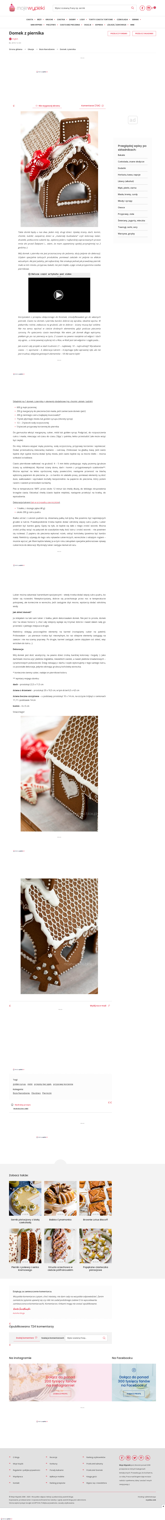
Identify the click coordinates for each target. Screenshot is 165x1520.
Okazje (87, 25)
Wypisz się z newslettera (96, 1483)
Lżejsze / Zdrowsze (116, 25)
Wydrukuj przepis (23, 1104)
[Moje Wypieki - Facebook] (142, 8)
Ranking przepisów (57, 1483)
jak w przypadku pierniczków (45, 502)
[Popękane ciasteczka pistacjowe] (95, 1246)
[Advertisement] (82, 65)
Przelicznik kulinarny (94, 1463)
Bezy (39, 19)
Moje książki (18, 1463)
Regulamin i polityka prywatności (26, 1470)
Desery (72, 19)
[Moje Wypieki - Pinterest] (141, 1457)
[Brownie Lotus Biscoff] (95, 1198)
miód (29, 1084)
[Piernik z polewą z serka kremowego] (25, 1246)
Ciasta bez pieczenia (70, 25)
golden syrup (19, 1084)
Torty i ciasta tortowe (101, 19)
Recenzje (53, 1457)
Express (99, 25)
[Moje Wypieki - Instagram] (148, 8)
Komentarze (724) (90, 105)
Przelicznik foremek (94, 1470)
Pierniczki (47, 1093)
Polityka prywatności (49, 1503)
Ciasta (29, 19)
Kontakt (16, 1483)
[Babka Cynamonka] (60, 1198)
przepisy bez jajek (42, 1084)
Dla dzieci (35, 1093)
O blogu (16, 1457)
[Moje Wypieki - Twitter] (134, 1457)
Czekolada (122, 19)
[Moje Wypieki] (26, 8)
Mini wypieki (36, 25)
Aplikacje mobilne (57, 1476)
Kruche (49, 19)
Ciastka (61, 19)
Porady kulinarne (57, 1470)
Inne (132, 25)
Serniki (135, 19)
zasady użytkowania (66, 1503)
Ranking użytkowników (95, 1457)
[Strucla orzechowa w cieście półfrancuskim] (60, 1246)
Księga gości (91, 1476)
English (15, 39)
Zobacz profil (60, 1393)
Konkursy (53, 1463)
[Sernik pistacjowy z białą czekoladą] (25, 1198)
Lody (82, 19)
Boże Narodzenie (47, 49)
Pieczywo (51, 25)
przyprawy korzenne (63, 1084)
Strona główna (15, 49)
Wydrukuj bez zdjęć (20, 1109)
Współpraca (18, 1476)
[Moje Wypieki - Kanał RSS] (147, 1457)
